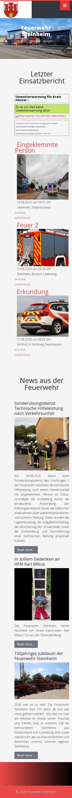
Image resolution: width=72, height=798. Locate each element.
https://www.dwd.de (38, 126)
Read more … (26, 550)
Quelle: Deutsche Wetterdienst (27, 130)
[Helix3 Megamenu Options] (65, 5)
